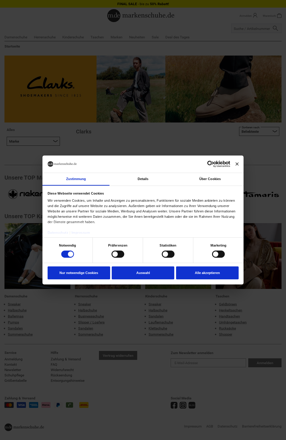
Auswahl (143, 273)
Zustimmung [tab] (76, 179)
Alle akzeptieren (207, 273)
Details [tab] (143, 179)
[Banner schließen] (237, 164)
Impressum (81, 233)
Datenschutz (58, 233)
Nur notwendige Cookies (78, 273)
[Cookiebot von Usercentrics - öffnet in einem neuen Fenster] (210, 164)
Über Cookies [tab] (210, 179)
